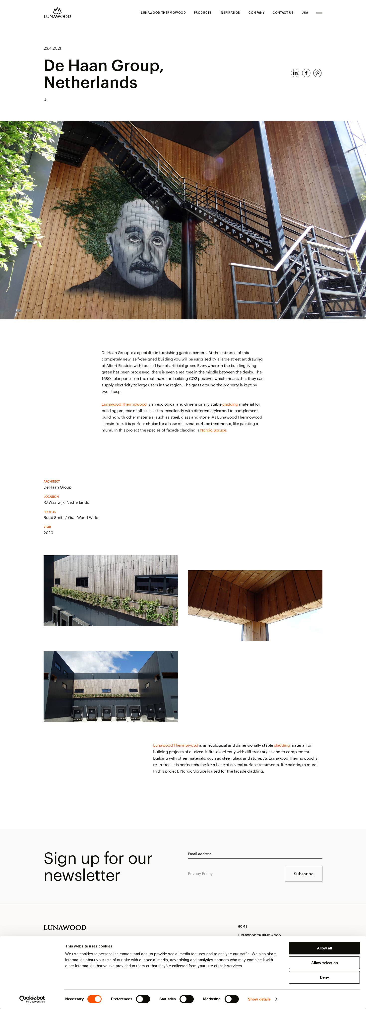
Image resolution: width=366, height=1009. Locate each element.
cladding (230, 404)
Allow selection (324, 963)
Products (203, 12)
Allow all (324, 948)
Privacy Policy (200, 873)
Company (256, 12)
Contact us (283, 12)
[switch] (143, 999)
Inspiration (230, 12)
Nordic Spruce (213, 430)
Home (242, 926)
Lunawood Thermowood (163, 12)
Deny (324, 977)
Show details (259, 999)
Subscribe (303, 873)
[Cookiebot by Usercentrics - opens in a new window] (32, 999)
